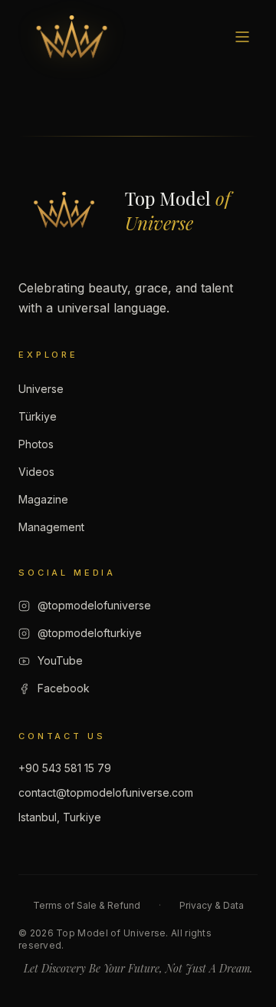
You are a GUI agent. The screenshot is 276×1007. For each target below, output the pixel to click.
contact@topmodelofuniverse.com (105, 792)
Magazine (43, 499)
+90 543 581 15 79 (64, 767)
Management (51, 526)
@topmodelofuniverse (94, 605)
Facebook (64, 688)
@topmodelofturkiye (90, 632)
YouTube (60, 660)
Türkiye (37, 416)
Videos (36, 471)
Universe (41, 388)
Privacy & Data (211, 905)
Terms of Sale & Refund (86, 905)
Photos (36, 444)
